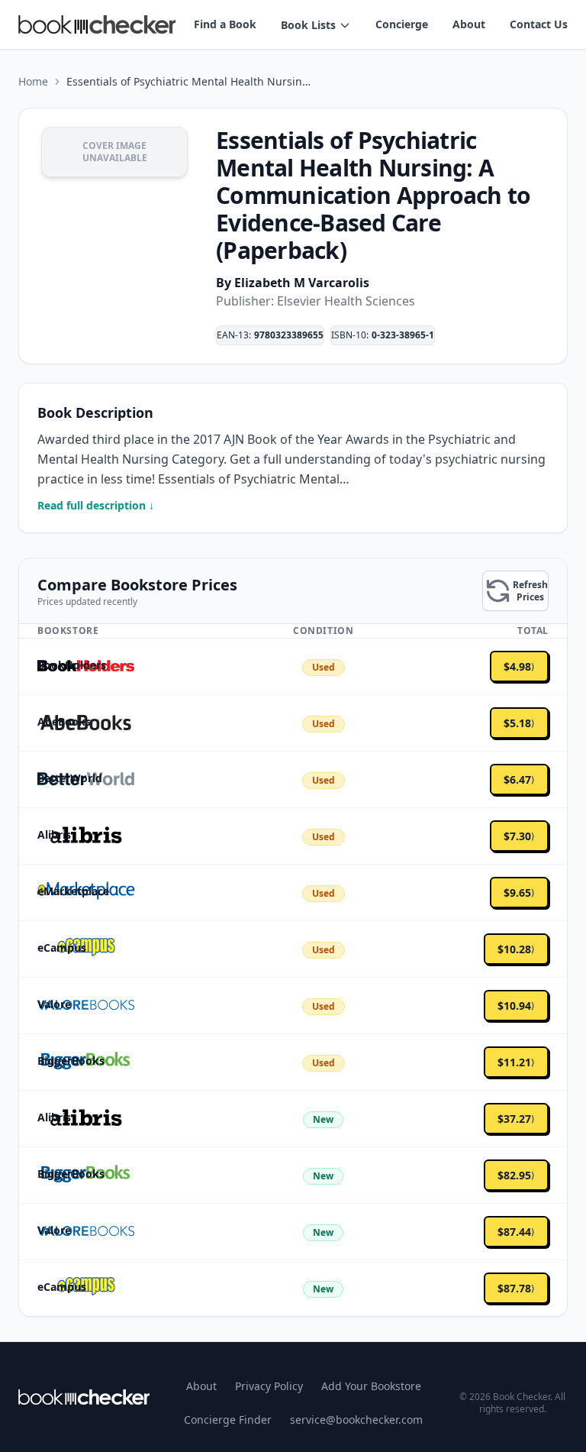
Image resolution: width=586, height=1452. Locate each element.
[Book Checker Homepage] (96, 24)
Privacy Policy (269, 1386)
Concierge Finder (228, 1419)
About (468, 24)
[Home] (84, 1397)
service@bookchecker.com (356, 1419)
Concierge (401, 24)
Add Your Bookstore (371, 1386)
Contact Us (539, 24)
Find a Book (225, 24)
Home (33, 81)
